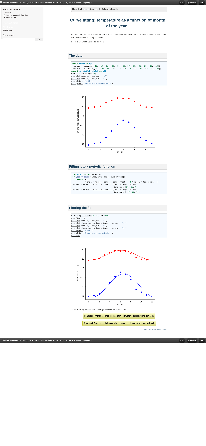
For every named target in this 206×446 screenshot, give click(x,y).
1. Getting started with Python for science (37, 2)
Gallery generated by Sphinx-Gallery (154, 329)
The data (7, 13)
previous (192, 2)
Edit (182, 2)
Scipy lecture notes (10, 2)
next (201, 2)
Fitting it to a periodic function (16, 15)
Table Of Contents (11, 9)
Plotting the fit (10, 18)
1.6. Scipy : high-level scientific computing (73, 2)
